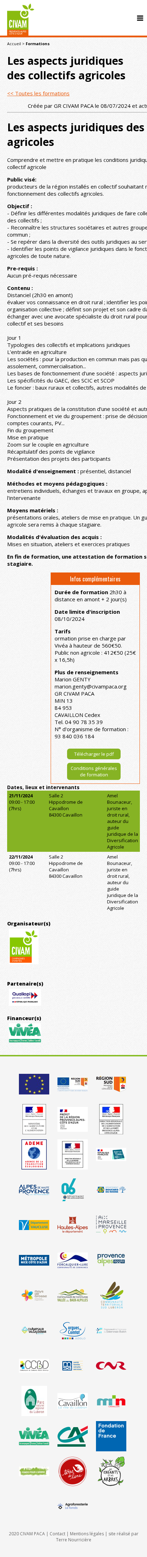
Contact (57, 1534)
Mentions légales (87, 1534)
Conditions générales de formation (94, 771)
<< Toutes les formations (38, 93)
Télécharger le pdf (94, 754)
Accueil (14, 43)
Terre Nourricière (73, 1540)
